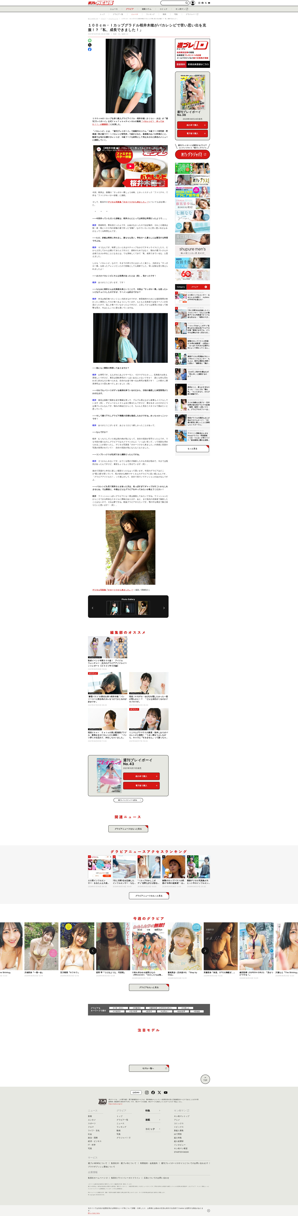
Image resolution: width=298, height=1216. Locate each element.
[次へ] (164, 608)
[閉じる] (208, 1210)
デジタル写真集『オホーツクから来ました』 (111, 590)
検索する (187, 3)
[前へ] (92, 608)
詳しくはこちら (94, 1213)
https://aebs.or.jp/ (115, 1104)
